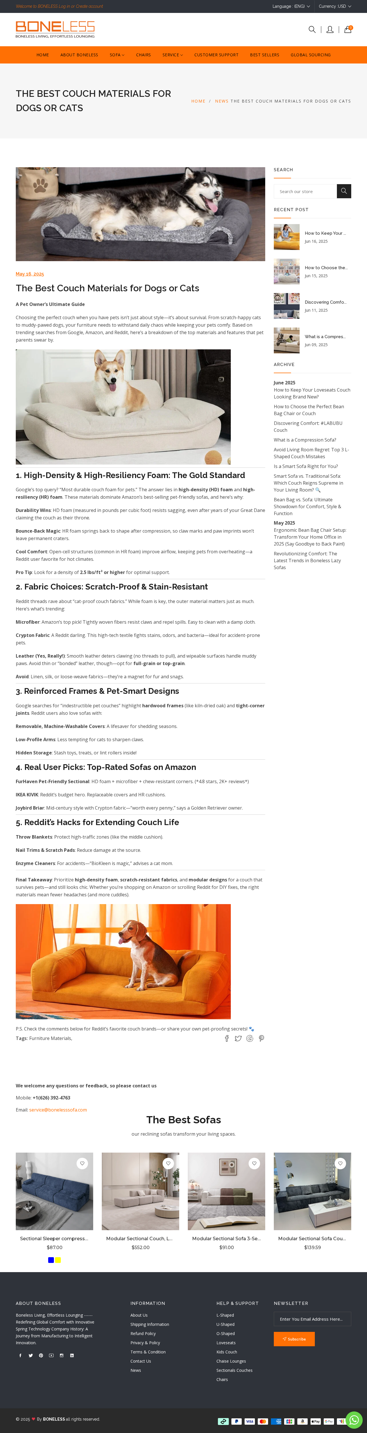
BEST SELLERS (264, 54)
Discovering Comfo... (326, 302)
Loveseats (226, 1342)
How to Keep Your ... (325, 233)
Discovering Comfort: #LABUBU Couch (308, 426)
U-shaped (225, 1324)
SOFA (116, 54)
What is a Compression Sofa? (305, 440)
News (222, 101)
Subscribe (297, 1339)
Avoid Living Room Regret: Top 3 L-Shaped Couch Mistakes (311, 453)
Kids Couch (226, 1352)
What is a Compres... (325, 336)
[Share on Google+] (249, 1039)
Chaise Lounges (231, 1361)
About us (139, 1315)
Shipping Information (149, 1324)
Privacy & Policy (145, 1342)
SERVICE (171, 54)
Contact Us (140, 1361)
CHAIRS (143, 54)
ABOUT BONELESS (79, 54)
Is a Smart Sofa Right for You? (306, 466)
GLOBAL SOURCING (311, 54)
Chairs (222, 1379)
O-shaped (225, 1333)
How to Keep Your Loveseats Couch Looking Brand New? (312, 393)
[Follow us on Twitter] (238, 1039)
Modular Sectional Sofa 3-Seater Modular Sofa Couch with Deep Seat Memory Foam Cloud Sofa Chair (226, 1238)
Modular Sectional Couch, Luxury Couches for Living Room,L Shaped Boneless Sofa (140, 1238)
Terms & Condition (148, 1352)
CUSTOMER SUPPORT (216, 54)
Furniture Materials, (50, 1038)
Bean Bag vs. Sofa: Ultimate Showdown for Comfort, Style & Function (307, 506)
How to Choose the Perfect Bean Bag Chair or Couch (309, 410)
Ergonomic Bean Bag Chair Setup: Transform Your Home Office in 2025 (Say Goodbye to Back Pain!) (310, 537)
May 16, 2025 (30, 274)
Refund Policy (143, 1333)
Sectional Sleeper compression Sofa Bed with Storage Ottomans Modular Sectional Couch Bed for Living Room (54, 1238)
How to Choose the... (326, 267)
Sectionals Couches (234, 1370)
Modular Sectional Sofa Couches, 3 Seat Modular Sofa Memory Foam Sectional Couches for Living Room (312, 1238)
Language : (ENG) (289, 6)
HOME (42, 54)
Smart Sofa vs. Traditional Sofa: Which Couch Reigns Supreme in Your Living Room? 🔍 (308, 483)
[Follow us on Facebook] (227, 1039)
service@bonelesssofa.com (58, 1110)
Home (198, 101)
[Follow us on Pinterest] (261, 1039)
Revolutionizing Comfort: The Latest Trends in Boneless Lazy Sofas (307, 560)
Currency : (332, 6)
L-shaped (225, 1315)
